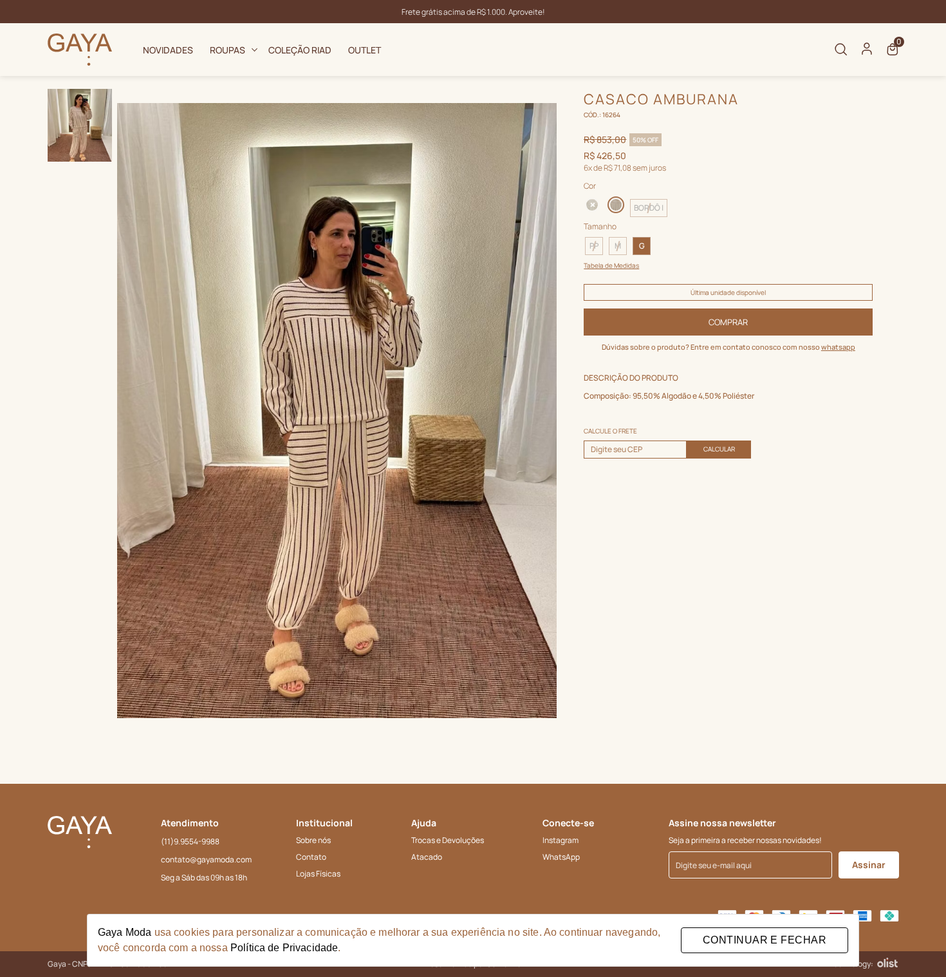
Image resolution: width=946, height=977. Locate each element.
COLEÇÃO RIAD (299, 50)
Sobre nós (313, 840)
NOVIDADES (168, 50)
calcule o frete (610, 431)
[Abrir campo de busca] (841, 49)
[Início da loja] (80, 49)
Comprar (728, 322)
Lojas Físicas (318, 873)
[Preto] (593, 204)
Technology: (851, 963)
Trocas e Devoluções (447, 840)
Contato (311, 856)
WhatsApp (561, 856)
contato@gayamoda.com (206, 859)
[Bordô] (616, 203)
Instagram (561, 840)
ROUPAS (227, 50)
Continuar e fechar (764, 939)
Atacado (426, 856)
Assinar (869, 864)
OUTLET (364, 50)
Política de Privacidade (284, 947)
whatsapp (838, 347)
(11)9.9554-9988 (190, 841)
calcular (719, 448)
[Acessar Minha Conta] (866, 52)
